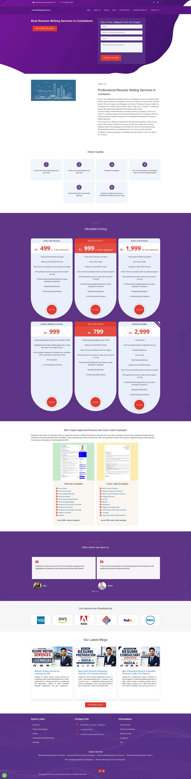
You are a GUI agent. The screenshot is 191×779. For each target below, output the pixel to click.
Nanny (104, 502)
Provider (105, 512)
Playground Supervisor (111, 507)
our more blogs (95, 705)
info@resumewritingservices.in (45, 2)
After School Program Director (113, 494)
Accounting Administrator (68, 499)
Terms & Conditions (127, 729)
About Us (97, 10)
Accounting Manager (66, 502)
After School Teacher (110, 488)
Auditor (61, 515)
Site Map (36, 742)
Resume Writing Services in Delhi (139, 755)
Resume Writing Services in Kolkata (51, 755)
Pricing (106, 10)
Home (89, 10)
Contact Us (155, 10)
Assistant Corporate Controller (70, 504)
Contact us (124, 738)
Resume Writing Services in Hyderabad (110, 760)
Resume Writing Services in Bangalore (79, 760)
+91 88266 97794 (67, 2)
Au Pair (105, 499)
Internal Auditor (65, 496)
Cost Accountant (65, 491)
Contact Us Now (111, 58)
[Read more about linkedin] (157, 2)
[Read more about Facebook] (153, 2)
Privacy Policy (125, 725)
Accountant (63, 488)
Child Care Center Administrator (114, 510)
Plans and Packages (40, 729)
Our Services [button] (124, 10)
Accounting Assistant (66, 494)
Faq (121, 742)
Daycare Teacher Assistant (112, 491)
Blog (114, 10)
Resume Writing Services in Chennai (110, 755)
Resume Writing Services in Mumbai (81, 755)
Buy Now (52, 310)
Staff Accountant (65, 512)
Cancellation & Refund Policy (43, 738)
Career (35, 733)
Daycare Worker (108, 496)
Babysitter (106, 504)
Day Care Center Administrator (114, 515)
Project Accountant (66, 507)
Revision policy (125, 733)
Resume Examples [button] (140, 10)
